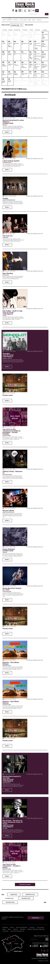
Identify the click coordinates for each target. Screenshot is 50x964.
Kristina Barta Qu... (30, 54)
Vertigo (3, 43)
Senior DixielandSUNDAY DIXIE (9, 550)
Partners (22, 929)
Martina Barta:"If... (31, 65)
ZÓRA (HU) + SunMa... (44, 67)
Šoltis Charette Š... (44, 84)
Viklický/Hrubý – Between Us (12, 472)
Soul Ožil (30, 67)
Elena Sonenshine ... (24, 67)
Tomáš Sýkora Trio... (24, 65)
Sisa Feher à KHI (10, 74)
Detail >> (7, 132)
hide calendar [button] (29, 25)
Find (47, 14)
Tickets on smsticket (21, 927)
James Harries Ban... (3, 81)
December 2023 (10, 902)
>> (45, 902)
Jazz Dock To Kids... (37, 65)
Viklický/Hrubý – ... (37, 46)
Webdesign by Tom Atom (43, 960)
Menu (33, 19)
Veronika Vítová (25, 34)
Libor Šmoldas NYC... (44, 57)
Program (9, 19)
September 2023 (30, 894)
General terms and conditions (36, 929)
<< (3, 894)
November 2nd (25, 80)
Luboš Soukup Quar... (43, 37)
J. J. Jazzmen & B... (45, 74)
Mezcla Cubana (36, 48)
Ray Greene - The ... (31, 58)
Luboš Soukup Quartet (11, 161)
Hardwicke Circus (10, 65)
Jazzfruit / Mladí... (16, 35)
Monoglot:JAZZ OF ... (25, 44)
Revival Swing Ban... (45, 35)
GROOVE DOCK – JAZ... (37, 59)
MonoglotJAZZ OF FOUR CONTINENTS (8, 355)
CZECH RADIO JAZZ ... (25, 74)
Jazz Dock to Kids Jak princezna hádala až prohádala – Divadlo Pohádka (11, 431)
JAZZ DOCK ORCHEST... (4, 65)
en (37, 11)
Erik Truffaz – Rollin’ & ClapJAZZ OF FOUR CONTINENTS (12, 312)
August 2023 (14, 894)
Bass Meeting (10, 46)
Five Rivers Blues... (4, 35)
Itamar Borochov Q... (45, 46)
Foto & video (23, 19)
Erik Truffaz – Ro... (16, 44)
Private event (37, 34)
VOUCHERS (5, 931)
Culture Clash (30, 35)
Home (4, 19)
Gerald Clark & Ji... (44, 81)
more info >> (35, 917)
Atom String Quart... (9, 35)
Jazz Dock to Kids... (37, 44)
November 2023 (26, 898)
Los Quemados (16, 65)
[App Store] (44, 946)
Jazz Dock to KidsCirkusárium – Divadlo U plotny (11, 865)
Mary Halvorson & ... (4, 74)
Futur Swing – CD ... (17, 81)
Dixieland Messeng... (44, 54)
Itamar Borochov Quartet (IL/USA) (12, 589)
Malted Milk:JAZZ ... (36, 84)
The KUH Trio (10, 44)
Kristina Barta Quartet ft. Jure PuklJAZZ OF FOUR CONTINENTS (12, 778)
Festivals (15, 19)
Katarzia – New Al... (10, 54)
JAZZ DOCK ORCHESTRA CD (17, 931)
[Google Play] (34, 946)
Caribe (35, 68)
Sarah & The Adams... (36, 67)
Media (29, 19)
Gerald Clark (30, 37)
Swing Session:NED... (45, 65)
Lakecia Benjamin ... (16, 74)
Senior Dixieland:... (44, 44)
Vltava (30, 73)
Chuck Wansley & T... (25, 36)
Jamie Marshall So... (37, 56)
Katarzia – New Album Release (11, 663)
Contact (39, 19)
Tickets (12, 927)
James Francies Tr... (31, 81)
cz (33, 11)
